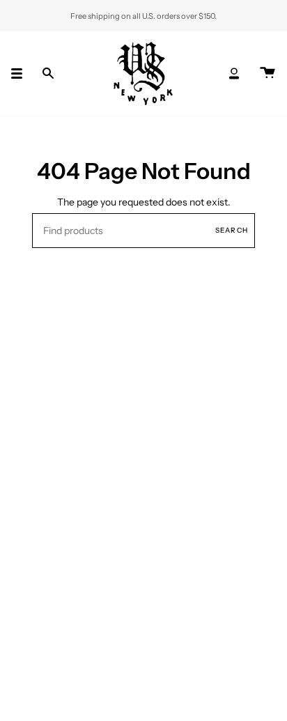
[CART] (267, 73)
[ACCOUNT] (234, 73)
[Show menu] (21, 73)
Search (231, 230)
